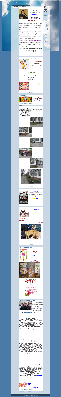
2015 (45, 15)
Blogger (37, 395)
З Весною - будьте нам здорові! (46, 37)
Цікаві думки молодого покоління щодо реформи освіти (27, 300)
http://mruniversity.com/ (22, 386)
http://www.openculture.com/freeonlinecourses (26, 387)
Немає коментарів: (26, 92)
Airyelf (32, 395)
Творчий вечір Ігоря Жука (22, 95)
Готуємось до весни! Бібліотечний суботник (25, 106)
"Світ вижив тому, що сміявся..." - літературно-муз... (46, 29)
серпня (46, 19)
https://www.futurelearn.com (23, 383)
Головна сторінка (30, 391)
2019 (45, 12)
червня (46, 21)
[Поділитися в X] (31, 92)
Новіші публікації (21, 391)
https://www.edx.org (22, 385)
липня (46, 20)
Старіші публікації (40, 391)
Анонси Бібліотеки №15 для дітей (20, 3)
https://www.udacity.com (23, 384)
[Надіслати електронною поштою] (30, 92)
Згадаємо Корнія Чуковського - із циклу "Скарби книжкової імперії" (28, 7)
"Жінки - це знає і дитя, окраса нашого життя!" (25, 247)
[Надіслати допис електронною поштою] (29, 92)
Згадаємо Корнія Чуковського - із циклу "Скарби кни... (46, 25)
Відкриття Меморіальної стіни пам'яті (46, 35)
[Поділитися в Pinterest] (32, 92)
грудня (46, 16)
